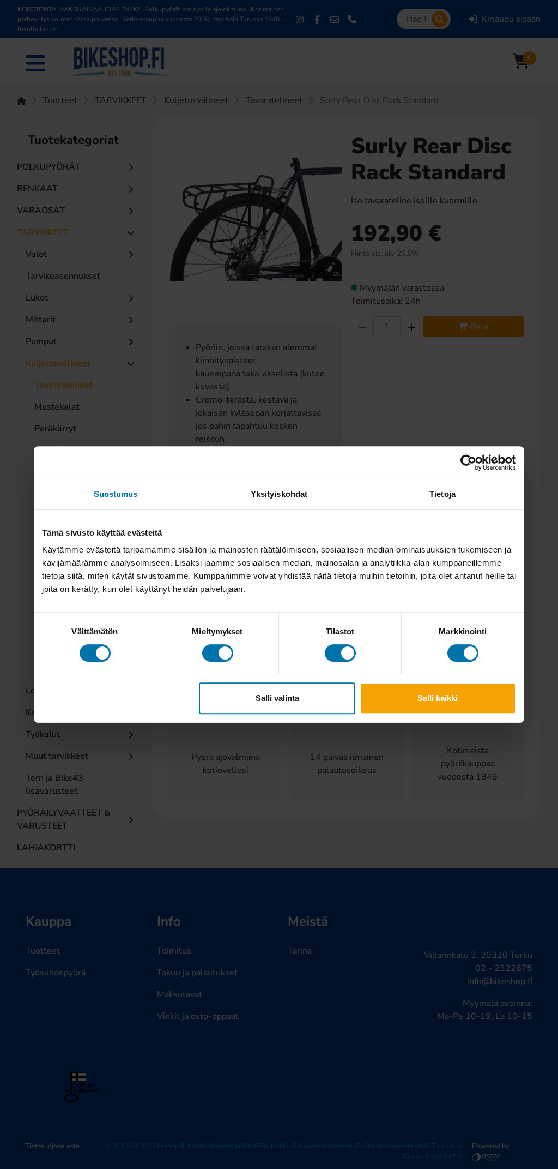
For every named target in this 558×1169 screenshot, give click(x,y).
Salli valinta (277, 698)
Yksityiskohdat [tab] (279, 494)
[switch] (217, 653)
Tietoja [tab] (442, 494)
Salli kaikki (437, 698)
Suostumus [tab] (116, 494)
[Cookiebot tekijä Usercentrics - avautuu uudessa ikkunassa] (468, 462)
